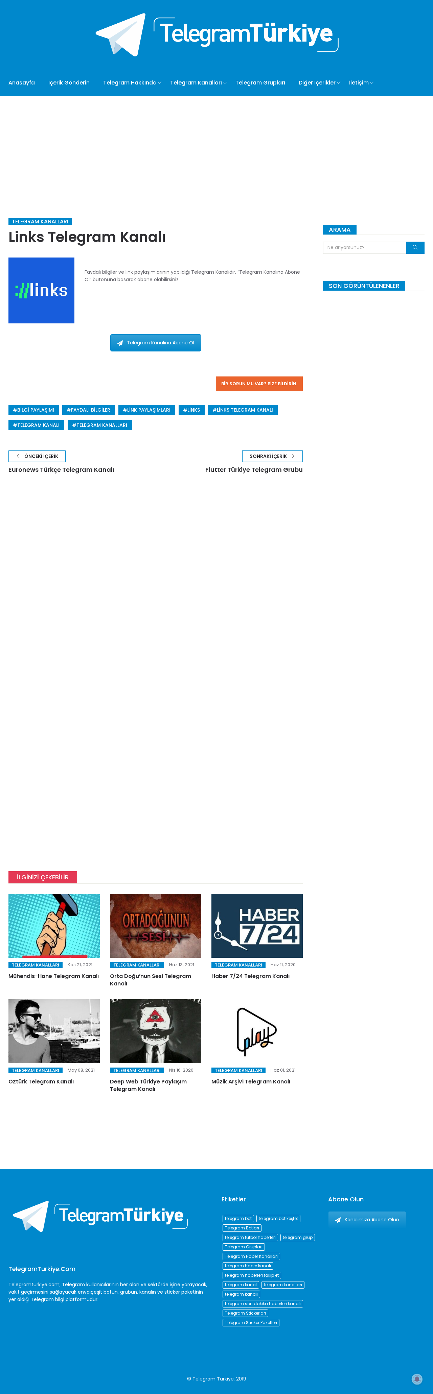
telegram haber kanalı (248, 1266)
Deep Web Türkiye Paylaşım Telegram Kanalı (148, 1085)
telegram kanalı (38, 425)
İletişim (359, 83)
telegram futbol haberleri (250, 1237)
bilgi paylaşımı (35, 410)
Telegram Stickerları (245, 1313)
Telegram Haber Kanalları (251, 1256)
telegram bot (238, 1218)
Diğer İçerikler (317, 83)
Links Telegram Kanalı (245, 410)
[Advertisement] (216, 147)
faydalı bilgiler (90, 410)
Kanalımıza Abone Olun (372, 1219)
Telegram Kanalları (196, 83)
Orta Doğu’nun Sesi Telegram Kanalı (150, 979)
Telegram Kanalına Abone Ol (160, 342)
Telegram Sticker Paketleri (251, 1322)
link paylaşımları (148, 410)
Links (193, 410)
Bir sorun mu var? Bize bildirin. (259, 384)
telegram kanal (241, 1285)
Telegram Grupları (260, 83)
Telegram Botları (242, 1228)
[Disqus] (155, 581)
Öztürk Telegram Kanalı (41, 1081)
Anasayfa (21, 83)
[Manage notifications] (417, 1379)
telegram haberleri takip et (252, 1275)
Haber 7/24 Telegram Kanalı (250, 976)
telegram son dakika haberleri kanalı (263, 1303)
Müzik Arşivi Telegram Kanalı (250, 1081)
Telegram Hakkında (130, 83)
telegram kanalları (101, 425)
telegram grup (298, 1237)
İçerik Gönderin (69, 83)
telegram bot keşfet (278, 1218)
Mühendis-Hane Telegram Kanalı (53, 976)
